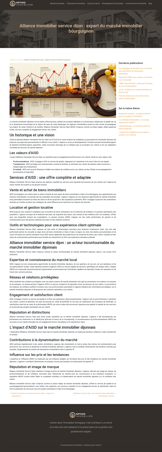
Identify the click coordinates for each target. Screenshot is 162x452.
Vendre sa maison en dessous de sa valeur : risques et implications (33, 394)
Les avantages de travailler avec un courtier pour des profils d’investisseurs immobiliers (135, 71)
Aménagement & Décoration (112, 3)
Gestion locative (93, 3)
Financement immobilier (76, 3)
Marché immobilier (57, 3)
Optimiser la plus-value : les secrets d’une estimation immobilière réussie (93, 394)
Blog (150, 3)
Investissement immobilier (136, 3)
